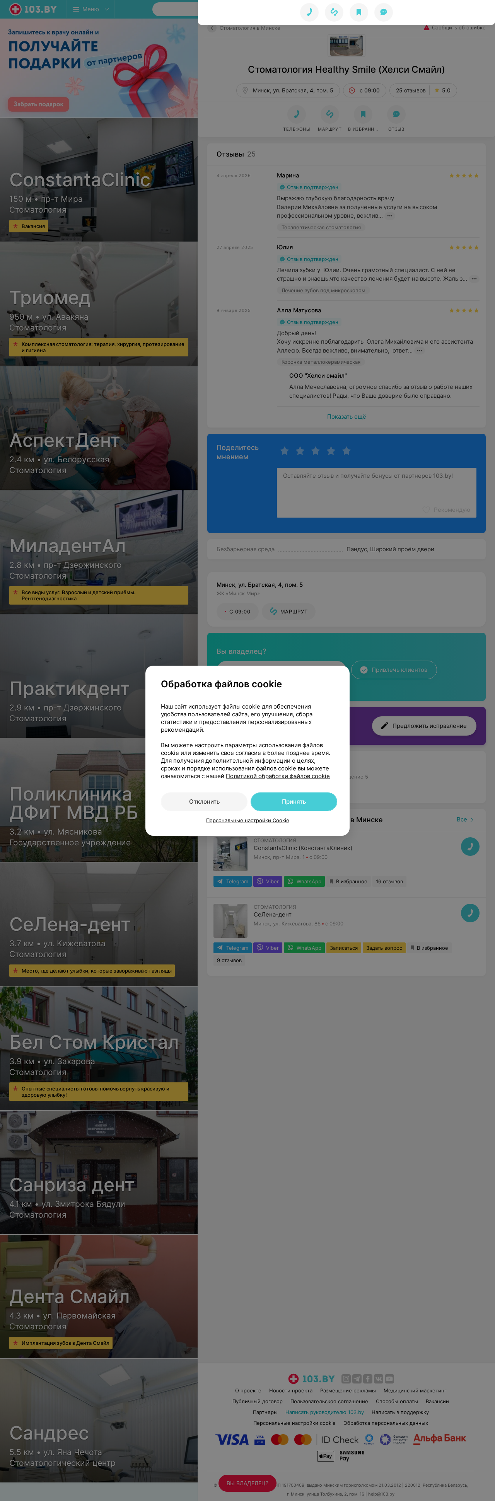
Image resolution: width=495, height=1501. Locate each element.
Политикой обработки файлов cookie (278, 776)
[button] (334, 12)
